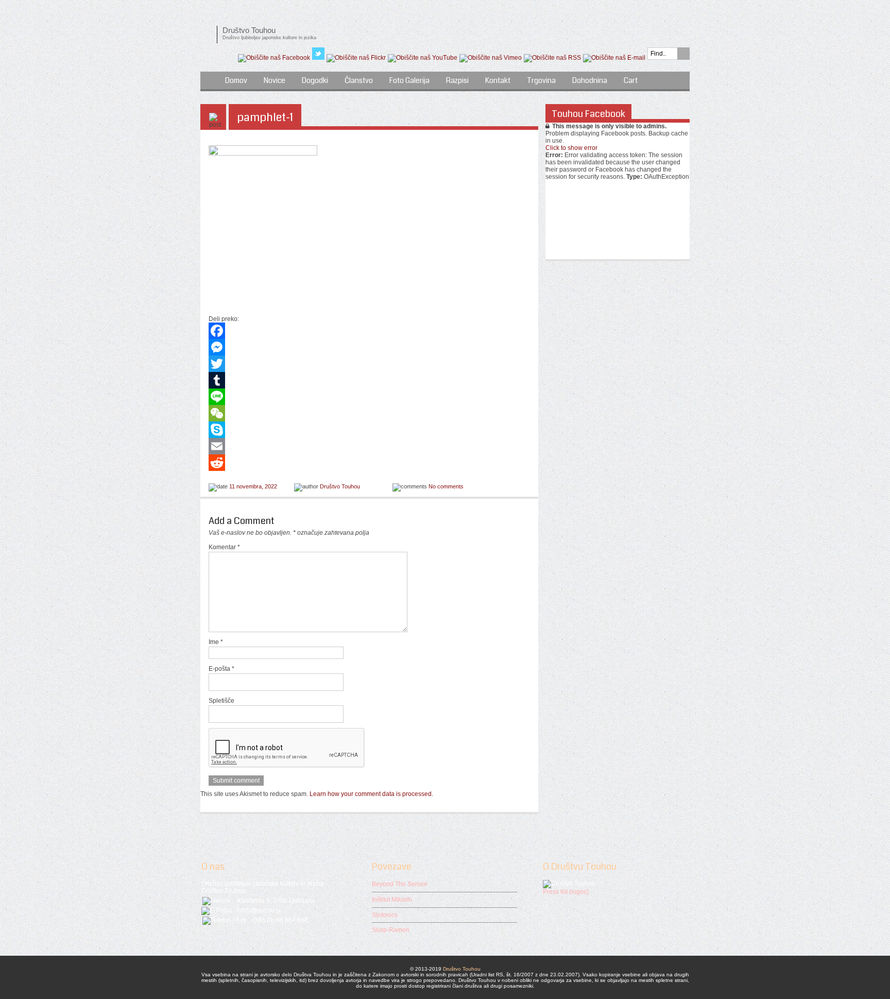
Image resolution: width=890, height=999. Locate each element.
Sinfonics (385, 915)
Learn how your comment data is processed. (371, 794)
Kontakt (497, 80)
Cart (631, 80)
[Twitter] (369, 363)
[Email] (369, 446)
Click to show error (571, 147)
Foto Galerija (409, 80)
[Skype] (369, 429)
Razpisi (457, 80)
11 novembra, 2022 (253, 486)
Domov (236, 80)
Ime (216, 642)
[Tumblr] (369, 380)
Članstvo (359, 80)
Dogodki (315, 80)
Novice (274, 80)
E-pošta (221, 668)
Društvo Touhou (340, 486)
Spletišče (221, 700)
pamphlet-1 (265, 117)
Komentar (224, 547)
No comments (446, 486)
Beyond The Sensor (399, 884)
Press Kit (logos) (566, 891)
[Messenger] (369, 347)
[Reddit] (369, 462)
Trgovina (541, 80)
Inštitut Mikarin (392, 899)
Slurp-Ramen (390, 930)
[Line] (369, 396)
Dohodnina (589, 80)
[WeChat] (369, 413)
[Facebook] (369, 331)
